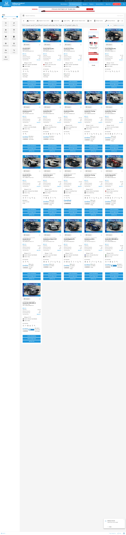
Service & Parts (99, 4)
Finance (91, 4)
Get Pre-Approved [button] (32, 84)
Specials (85, 4)
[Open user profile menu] (124, 0)
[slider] (2, 16)
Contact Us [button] (117, 4)
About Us (108, 4)
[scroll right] (122, 20)
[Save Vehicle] (40, 44)
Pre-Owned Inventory (75, 4)
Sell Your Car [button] (31, 278)
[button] (124, 4)
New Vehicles (64, 4)
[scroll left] (23, 20)
